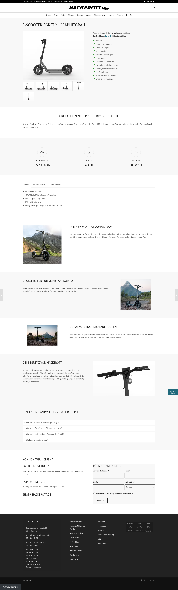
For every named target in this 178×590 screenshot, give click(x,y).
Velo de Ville (74, 559)
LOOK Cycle (74, 546)
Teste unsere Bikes (76, 533)
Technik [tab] (26, 185)
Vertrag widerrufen (11, 586)
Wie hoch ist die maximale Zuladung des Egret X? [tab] (45, 434)
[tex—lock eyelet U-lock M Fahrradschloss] (176, 295)
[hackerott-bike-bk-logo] (89, 8)
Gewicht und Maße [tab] (55, 185)
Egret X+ (108, 36)
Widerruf (101, 530)
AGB (99, 539)
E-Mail (127, 471)
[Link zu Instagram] (141, 1)
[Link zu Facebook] (144, 1)
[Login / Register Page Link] (126, 15)
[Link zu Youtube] (147, 1)
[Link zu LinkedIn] (150, 1)
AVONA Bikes (74, 537)
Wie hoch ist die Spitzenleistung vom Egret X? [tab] (43, 422)
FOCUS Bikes (74, 542)
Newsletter (101, 521)
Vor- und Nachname (101, 471)
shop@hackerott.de (37, 494)
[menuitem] (49, 15)
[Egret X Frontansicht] (79, 86)
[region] (42, 547)
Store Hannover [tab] (32, 521)
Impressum (102, 526)
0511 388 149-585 (34, 482)
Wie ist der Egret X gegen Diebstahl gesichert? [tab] (44, 428)
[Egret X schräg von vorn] (66, 86)
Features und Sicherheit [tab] (39, 185)
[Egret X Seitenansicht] (54, 55)
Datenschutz (102, 543)
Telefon (95, 482)
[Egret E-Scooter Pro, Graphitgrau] (1, 295)
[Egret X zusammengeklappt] (54, 86)
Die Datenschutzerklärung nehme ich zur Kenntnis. (114, 493)
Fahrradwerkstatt (76, 521)
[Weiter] (151, 378)
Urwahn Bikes (74, 555)
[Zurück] (98, 378)
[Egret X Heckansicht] (29, 96)
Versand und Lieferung (106, 534)
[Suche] (130, 15)
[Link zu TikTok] (153, 1)
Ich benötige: (130, 482)
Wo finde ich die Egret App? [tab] (36, 440)
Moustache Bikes (76, 550)
